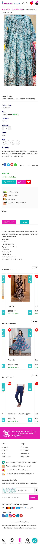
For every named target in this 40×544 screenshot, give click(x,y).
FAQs (3, 453)
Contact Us (5, 447)
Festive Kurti (11, 360)
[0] (32, 4)
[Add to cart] (3, 281)
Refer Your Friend (30, 165)
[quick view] (3, 312)
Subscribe (34, 497)
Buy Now (22, 182)
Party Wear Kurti (17, 10)
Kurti (8, 10)
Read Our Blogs (6, 456)
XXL (18, 142)
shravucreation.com (29, 528)
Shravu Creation (7, 96)
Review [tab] (24, 222)
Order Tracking (25, 450)
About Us (4, 450)
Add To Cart (10, 182)
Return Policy (25, 453)
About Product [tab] (9, 222)
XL (13, 142)
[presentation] (33, 268)
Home (4, 10)
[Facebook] (4, 164)
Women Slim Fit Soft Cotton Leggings (19, 414)
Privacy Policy (25, 456)
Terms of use (24, 447)
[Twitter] (8, 164)
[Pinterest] (11, 164)
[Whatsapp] (15, 164)
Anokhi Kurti (11, 306)
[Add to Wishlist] (3, 277)
